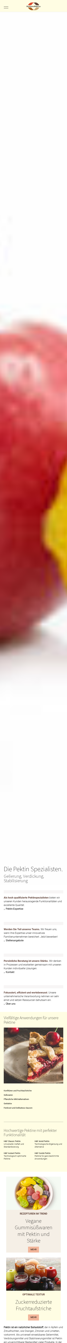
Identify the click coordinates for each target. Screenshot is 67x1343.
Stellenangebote (15, 940)
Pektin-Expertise (14, 908)
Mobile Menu (6, 7)
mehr (34, 1249)
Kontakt (10, 972)
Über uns (10, 1003)
